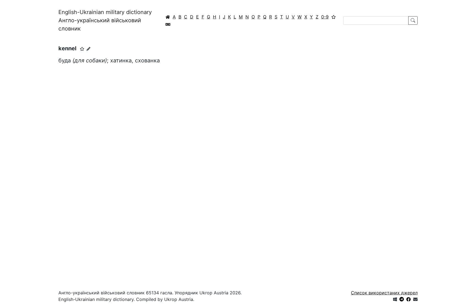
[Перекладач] (168, 24)
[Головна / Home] (167, 16)
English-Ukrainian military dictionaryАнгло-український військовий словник (105, 20)
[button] (82, 49)
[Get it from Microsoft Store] (395, 299)
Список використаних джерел (384, 292)
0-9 (325, 17)
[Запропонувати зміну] (88, 48)
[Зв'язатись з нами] (415, 299)
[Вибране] (333, 16)
